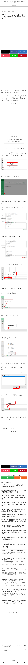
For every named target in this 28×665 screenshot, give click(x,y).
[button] (25, 365)
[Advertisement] (14, 35)
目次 (12, 136)
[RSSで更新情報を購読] (20, 477)
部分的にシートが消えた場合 (13, 141)
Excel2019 (12, 428)
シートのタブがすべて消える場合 (14, 139)
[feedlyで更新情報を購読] (7, 477)
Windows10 (5, 428)
